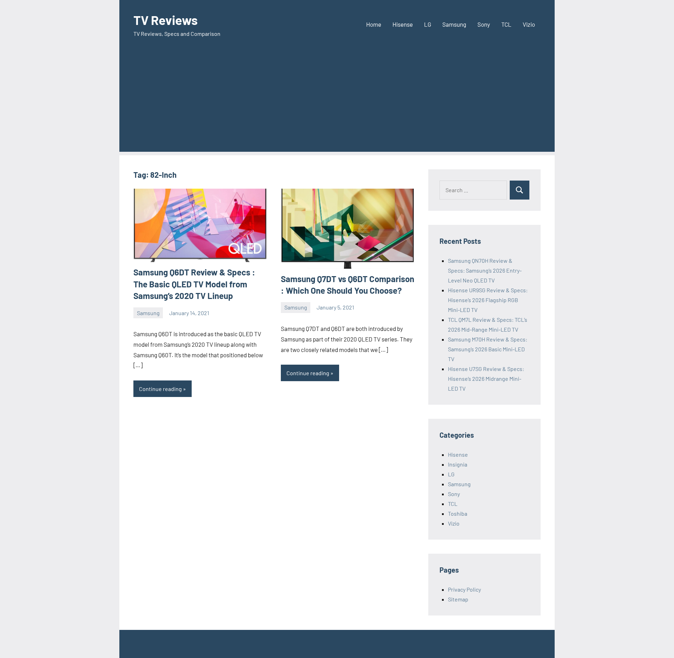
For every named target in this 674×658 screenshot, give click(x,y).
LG (427, 24)
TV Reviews (165, 19)
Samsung (454, 24)
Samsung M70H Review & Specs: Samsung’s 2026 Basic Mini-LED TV (487, 349)
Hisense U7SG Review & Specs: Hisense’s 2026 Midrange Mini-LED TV (486, 378)
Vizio (529, 24)
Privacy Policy (464, 589)
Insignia (457, 464)
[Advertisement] (337, 102)
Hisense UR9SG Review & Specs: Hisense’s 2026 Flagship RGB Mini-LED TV (488, 300)
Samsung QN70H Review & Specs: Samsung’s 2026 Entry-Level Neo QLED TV (485, 270)
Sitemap (458, 599)
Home (373, 24)
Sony (483, 24)
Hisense (402, 24)
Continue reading (160, 388)
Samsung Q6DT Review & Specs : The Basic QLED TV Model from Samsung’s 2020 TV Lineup (194, 284)
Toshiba (457, 513)
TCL (506, 24)
